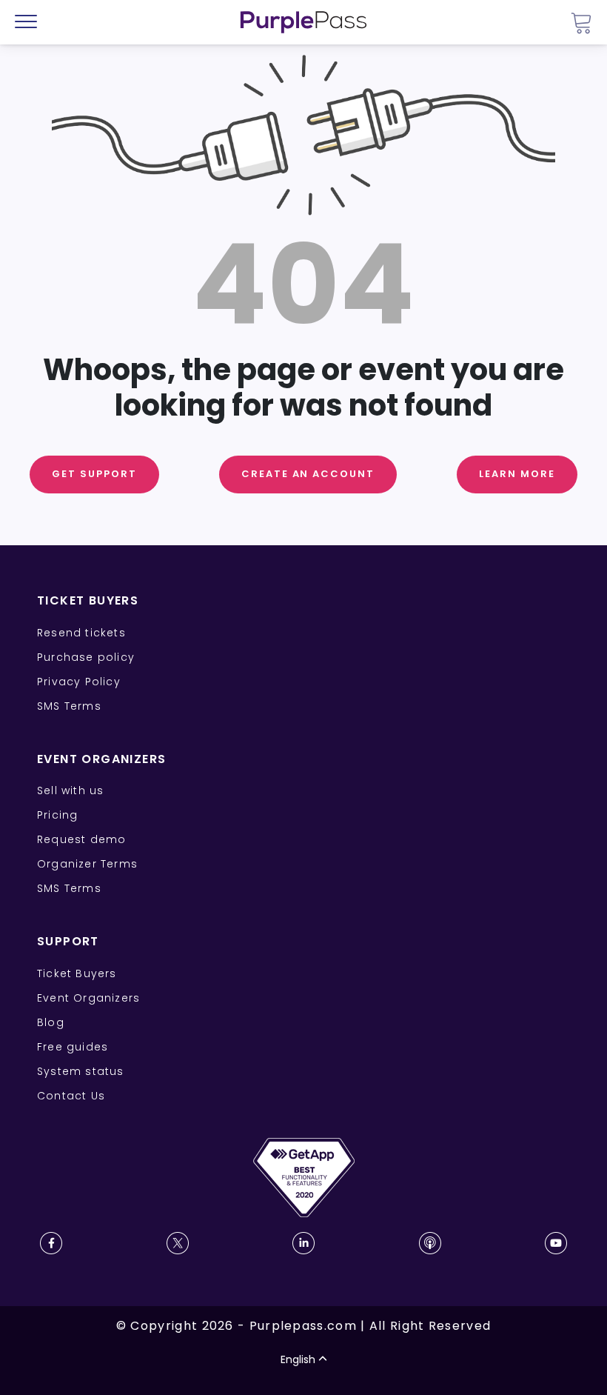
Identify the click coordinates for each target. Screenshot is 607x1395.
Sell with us (70, 790)
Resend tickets (81, 632)
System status (80, 1071)
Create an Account (308, 474)
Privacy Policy (79, 681)
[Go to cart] (581, 22)
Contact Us (71, 1095)
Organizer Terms (87, 863)
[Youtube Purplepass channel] (556, 1243)
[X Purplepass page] (178, 1243)
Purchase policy (86, 657)
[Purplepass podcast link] (430, 1243)
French (55, 1308)
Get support (94, 474)
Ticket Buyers (77, 973)
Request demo (81, 839)
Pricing (57, 815)
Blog (50, 1022)
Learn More (517, 474)
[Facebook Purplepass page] (51, 1243)
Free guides (72, 1046)
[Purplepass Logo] (303, 22)
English (298, 1359)
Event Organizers (88, 998)
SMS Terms (69, 706)
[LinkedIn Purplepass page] (303, 1243)
